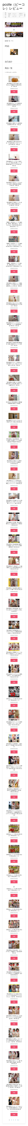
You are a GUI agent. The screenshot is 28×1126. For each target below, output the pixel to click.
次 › (18, 1120)
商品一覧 (5, 15)
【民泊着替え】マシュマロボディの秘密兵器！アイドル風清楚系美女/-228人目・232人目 (14, 324)
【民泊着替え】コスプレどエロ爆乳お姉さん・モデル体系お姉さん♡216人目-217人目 (14, 676)
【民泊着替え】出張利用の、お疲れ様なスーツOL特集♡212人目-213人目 (14, 745)
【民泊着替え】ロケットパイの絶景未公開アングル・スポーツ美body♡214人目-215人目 (14, 723)
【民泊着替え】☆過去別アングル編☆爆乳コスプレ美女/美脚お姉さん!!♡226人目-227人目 (14, 568)
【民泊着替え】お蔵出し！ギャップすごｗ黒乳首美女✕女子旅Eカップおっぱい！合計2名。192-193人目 (14, 1040)
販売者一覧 (9, 15)
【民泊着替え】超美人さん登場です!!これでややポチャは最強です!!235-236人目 (14, 462)
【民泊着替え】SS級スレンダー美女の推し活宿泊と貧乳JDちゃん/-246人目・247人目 (14, 204)
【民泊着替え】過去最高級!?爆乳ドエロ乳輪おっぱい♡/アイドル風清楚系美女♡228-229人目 (14, 546)
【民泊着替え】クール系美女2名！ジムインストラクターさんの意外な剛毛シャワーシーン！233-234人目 (14, 482)
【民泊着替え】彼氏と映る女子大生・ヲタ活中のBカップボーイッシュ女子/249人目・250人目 (14, 143)
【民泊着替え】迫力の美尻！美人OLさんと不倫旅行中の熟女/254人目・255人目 (14, 85)
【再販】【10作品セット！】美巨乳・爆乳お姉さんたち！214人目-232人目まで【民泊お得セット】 (14, 265)
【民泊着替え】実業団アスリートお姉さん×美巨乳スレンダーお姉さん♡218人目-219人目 (14, 654)
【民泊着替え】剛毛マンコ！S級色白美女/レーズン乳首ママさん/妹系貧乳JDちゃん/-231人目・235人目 (14, 285)
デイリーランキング (14, 15)
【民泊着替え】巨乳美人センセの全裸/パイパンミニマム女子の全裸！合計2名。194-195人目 (14, 1017)
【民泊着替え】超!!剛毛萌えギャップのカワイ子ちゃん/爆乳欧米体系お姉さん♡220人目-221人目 (14, 632)
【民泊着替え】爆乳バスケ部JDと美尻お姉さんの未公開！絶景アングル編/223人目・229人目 (14, 384)
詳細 (14, 91)
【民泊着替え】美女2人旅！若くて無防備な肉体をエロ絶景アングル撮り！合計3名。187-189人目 (14, 1086)
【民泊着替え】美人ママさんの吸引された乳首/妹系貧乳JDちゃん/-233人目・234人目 (14, 304)
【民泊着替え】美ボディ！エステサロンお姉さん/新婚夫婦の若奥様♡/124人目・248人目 (14, 184)
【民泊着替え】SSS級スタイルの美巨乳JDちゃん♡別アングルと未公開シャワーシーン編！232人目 (14, 502)
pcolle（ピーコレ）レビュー (14, 6)
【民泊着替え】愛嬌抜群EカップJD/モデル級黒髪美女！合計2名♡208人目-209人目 (14, 790)
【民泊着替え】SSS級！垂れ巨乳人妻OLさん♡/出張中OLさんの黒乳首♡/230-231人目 (14, 524)
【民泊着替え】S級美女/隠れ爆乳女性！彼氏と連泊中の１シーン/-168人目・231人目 (14, 344)
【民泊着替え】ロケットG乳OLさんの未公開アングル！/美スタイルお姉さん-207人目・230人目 (14, 364)
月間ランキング (21, 15)
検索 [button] (24, 15)
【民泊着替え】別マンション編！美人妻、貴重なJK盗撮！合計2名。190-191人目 (14, 1062)
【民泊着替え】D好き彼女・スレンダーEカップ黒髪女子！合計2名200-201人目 (14, 952)
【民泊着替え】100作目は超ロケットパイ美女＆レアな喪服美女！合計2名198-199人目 (14, 973)
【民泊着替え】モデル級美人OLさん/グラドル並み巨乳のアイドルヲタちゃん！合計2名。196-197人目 (14, 995)
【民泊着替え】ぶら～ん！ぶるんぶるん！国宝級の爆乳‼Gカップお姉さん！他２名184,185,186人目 (14, 1108)
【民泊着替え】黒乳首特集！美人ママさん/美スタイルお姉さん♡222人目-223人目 (14, 610)
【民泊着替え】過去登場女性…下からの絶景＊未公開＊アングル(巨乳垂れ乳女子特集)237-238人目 (14, 440)
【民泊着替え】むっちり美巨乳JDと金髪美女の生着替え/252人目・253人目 (14, 105)
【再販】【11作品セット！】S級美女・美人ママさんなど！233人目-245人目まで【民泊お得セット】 (14, 245)
